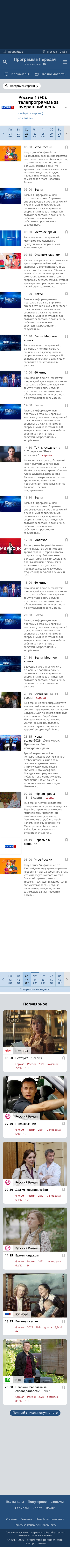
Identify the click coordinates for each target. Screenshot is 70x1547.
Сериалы (22, 1508)
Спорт (37, 1508)
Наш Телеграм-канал (50, 1519)
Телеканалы (19, 74)
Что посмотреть (53, 74)
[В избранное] (66, 147)
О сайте (11, 1519)
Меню (66, 107)
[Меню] (65, 61)
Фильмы (57, 1501)
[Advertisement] (35, 935)
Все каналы (15, 1501)
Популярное (37, 1501)
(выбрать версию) (30, 113)
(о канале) (25, 118)
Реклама (26, 1519)
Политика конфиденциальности (35, 1525)
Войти (50, 1508)
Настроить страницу (24, 86)
